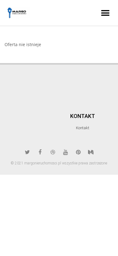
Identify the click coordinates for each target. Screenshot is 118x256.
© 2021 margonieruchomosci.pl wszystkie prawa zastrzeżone (59, 163)
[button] (105, 13)
